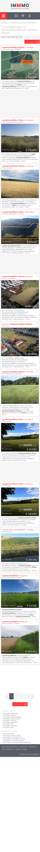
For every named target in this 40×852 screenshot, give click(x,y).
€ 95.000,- (32, 242)
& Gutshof (17, 276)
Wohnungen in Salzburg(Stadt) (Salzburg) (17, 742)
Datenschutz (23, 746)
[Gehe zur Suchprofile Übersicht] (16, 16)
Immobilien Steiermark (10, 722)
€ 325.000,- (32, 77)
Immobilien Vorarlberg (10, 726)
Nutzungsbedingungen (10, 746)
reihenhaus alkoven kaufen (12, 735)
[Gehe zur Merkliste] (23, 16)
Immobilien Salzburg (9, 720)
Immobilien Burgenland (10, 713)
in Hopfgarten (19, 47)
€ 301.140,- (32, 559)
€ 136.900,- (32, 514)
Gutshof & (17, 324)
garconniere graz (8, 733)
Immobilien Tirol (8, 724)
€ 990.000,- (31, 306)
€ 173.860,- (32, 150)
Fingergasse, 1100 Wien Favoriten (14, 739)
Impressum (33, 746)
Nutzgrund (14, 576)
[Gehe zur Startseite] (20, 9)
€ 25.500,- (32, 605)
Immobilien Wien (8, 727)
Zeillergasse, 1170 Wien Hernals (13, 740)
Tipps (3, 749)
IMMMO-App (10, 749)
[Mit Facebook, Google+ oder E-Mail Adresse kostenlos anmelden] (29, 16)
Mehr (27, 88)
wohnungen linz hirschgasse (12, 737)
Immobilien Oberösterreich (12, 719)
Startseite (4, 23)
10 (28, 696)
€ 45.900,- (32, 449)
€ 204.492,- (31, 651)
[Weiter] (32, 696)
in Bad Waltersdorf (20, 212)
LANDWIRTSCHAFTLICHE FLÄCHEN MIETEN (23, 23)
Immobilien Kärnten (9, 715)
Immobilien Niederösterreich (12, 717)
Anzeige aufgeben (21, 749)
